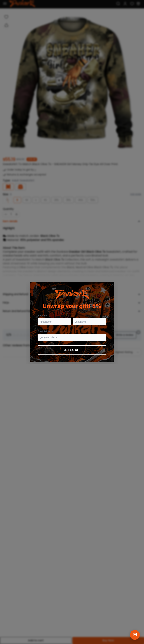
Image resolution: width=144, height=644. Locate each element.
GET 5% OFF (72, 350)
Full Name (43, 315)
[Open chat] (135, 635)
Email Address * (46, 331)
